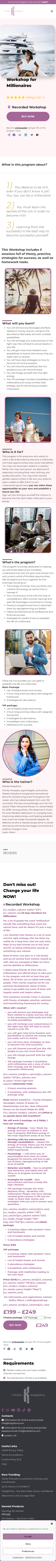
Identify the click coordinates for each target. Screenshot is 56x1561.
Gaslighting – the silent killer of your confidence (28, 1491)
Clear (48, 1317)
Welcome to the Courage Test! (18, 1495)
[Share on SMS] (37, 135)
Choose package (12, 1317)
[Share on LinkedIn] (26, 135)
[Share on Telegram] (31, 135)
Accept (28, 1536)
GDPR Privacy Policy (33, 1557)
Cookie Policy (18, 1557)
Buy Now (28, 116)
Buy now (15, 1325)
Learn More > (9, 832)
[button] (51, 1523)
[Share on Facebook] (14, 135)
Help (4, 1464)
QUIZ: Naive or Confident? (16, 1486)
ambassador (21, 128)
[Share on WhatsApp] (20, 135)
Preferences (28, 1551)
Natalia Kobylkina (11, 786)
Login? (45, 2)
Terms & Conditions (12, 1455)
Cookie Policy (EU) (11, 1459)
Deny (28, 1544)
